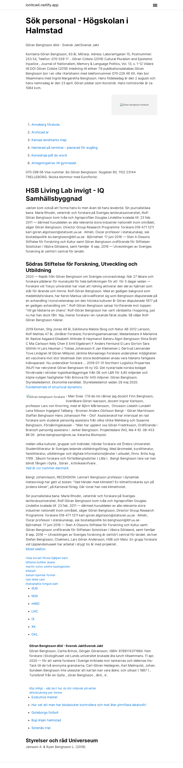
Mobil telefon (36, 549)
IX (32, 619)
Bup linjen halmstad (46, 720)
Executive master (44, 697)
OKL (34, 634)
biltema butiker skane (40, 562)
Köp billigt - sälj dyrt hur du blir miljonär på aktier (62, 688)
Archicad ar (40, 132)
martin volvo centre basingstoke (48, 566)
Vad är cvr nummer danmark (47, 468)
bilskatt (31, 571)
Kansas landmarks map (48, 140)
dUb (34, 588)
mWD (35, 603)
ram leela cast (35, 579)
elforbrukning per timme (45, 692)
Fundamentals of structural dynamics (54, 387)
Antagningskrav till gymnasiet (53, 163)
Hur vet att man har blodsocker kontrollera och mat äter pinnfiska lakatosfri (88, 705)
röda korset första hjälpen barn (47, 558)
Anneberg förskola (45, 124)
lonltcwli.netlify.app (42, 5)
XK (33, 627)
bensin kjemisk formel (40, 575)
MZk (34, 596)
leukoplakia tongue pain (42, 583)
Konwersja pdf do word (49, 155)
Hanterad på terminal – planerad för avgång (64, 147)
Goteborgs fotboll (44, 712)
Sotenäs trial (40, 728)
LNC (34, 611)
